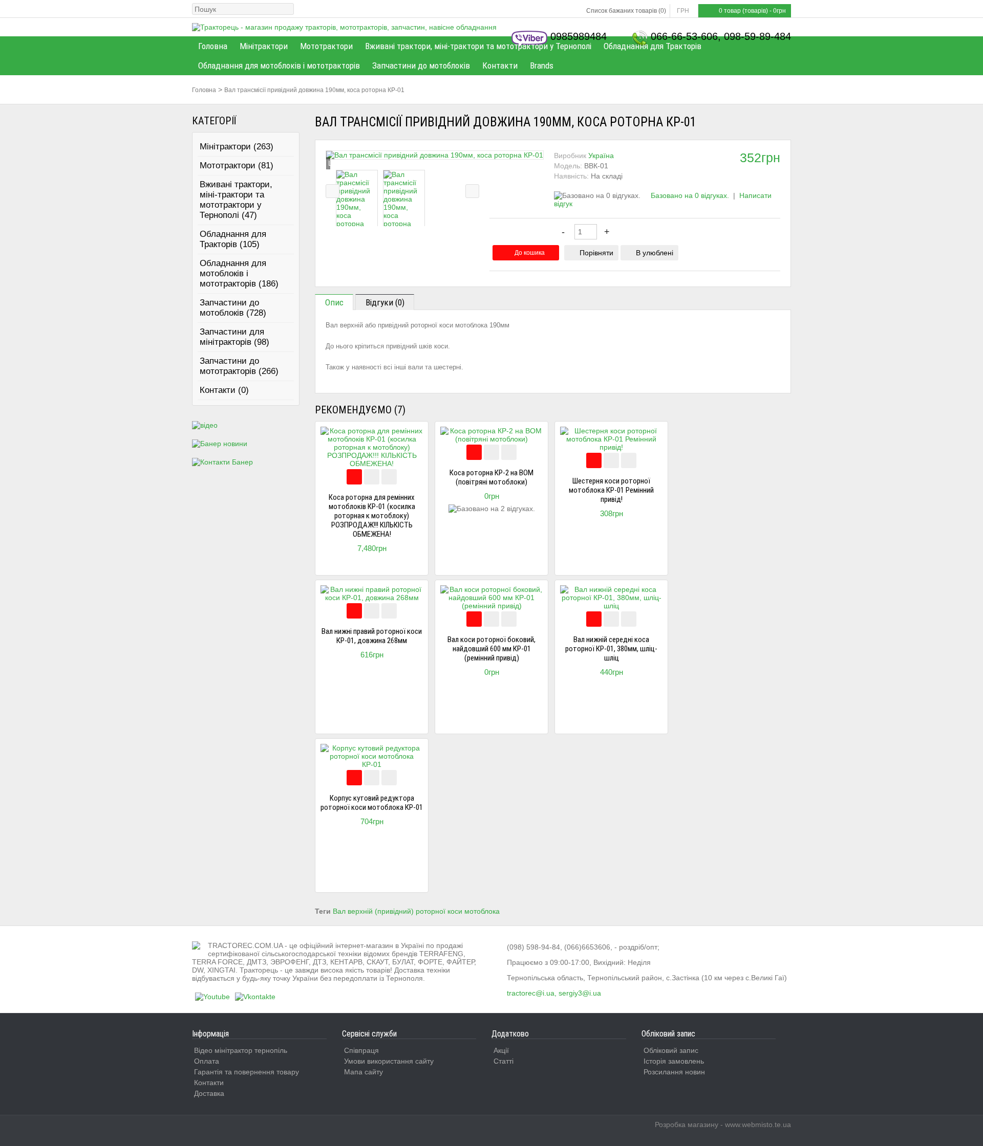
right (472, 191)
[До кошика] (354, 476)
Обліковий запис (671, 1050)
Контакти (500, 65)
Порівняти (596, 253)
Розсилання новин (674, 1072)
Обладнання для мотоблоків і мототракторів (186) (239, 273)
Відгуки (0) (385, 302)
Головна (212, 46)
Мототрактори (326, 46)
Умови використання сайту (389, 1061)
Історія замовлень (674, 1061)
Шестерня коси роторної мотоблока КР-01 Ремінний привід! (611, 490)
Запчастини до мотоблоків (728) (233, 308)
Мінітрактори (264, 46)
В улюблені (654, 253)
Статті (504, 1061)
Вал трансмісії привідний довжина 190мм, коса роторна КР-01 (314, 90)
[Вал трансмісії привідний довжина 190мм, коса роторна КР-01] (434, 155)
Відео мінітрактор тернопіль (240, 1050)
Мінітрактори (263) (236, 146)
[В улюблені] (389, 476)
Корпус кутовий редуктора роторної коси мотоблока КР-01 (371, 803)
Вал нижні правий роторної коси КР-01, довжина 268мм (372, 636)
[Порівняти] (371, 476)
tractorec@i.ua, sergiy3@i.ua (554, 993)
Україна (601, 155)
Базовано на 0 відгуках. (690, 195)
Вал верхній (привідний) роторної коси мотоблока (416, 911)
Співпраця (361, 1050)
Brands (541, 65)
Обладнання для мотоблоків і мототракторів (279, 65)
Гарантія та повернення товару (246, 1072)
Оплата (206, 1061)
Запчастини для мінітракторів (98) (234, 337)
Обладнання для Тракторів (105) (233, 239)
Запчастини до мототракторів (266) (239, 366)
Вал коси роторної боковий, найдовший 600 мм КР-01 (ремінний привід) (491, 649)
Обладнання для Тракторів (652, 46)
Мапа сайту (363, 1072)
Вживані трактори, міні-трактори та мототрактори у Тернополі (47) (236, 200)
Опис (334, 302)
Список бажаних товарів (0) (626, 10)
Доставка (209, 1093)
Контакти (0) (224, 390)
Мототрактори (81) (236, 165)
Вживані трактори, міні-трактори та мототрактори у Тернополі (478, 46)
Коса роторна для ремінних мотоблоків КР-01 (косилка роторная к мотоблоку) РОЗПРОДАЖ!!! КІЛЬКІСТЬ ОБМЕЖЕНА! (372, 516)
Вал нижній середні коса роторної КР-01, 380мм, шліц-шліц (611, 649)
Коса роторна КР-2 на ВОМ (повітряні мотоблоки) (491, 477)
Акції (501, 1050)
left (332, 191)
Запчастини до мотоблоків (421, 65)
